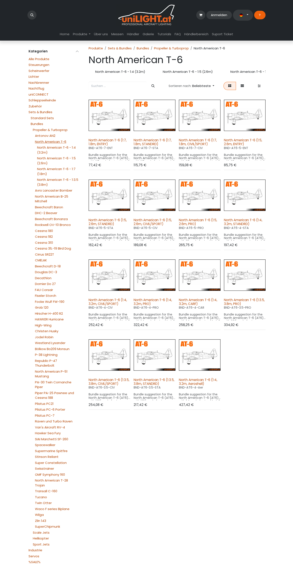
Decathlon (43, 278)
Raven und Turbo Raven (53, 421)
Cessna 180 (44, 231)
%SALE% (35, 562)
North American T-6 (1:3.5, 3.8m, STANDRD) (154, 382)
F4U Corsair (44, 290)
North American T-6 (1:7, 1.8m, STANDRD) (153, 142)
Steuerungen (39, 64)
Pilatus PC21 (44, 403)
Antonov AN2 (45, 135)
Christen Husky (46, 331)
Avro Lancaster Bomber (53, 190)
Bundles (37, 124)
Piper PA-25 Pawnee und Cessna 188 (54, 395)
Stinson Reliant (47, 456)
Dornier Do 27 (45, 284)
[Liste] (242, 86)
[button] (31, 15)
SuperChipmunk (47, 526)
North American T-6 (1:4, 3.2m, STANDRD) (243, 222)
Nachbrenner (39, 82)
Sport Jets (41, 544)
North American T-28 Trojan (51, 483)
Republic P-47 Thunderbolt (46, 363)
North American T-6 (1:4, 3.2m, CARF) (198, 302)
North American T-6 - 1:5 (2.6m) (56, 160)
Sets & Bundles (40, 112)
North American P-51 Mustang (51, 374)
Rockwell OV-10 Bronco (53, 224)
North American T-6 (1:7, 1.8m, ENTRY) (108, 142)
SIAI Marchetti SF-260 (51, 439)
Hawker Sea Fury (48, 433)
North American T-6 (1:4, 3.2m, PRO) (153, 302)
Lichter (34, 76)
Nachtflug (36, 88)
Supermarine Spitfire (51, 451)
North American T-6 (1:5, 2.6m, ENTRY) (243, 142)
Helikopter (41, 538)
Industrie (35, 550)
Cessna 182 (44, 236)
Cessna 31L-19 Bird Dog (53, 248)
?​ (260, 15)
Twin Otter (43, 503)
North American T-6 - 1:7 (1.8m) (56, 171)
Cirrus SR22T (44, 254)
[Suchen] (152, 86)
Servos (34, 556)
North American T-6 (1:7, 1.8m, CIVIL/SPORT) (198, 142)
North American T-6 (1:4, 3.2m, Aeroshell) (198, 382)
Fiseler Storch (45, 295)
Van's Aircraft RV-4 (50, 427)
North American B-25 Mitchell (51, 199)
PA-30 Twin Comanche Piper (53, 384)
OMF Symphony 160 (50, 474)
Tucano (41, 497)
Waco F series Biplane (52, 509)
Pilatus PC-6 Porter (50, 409)
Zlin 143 (40, 520)
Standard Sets (42, 118)
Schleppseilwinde (42, 100)
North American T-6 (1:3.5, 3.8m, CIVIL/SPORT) (109, 382)
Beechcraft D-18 (48, 266)
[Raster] (229, 86)
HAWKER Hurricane (49, 319)
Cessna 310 (44, 242)
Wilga (39, 514)
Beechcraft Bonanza (51, 219)
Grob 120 (41, 307)
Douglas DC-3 (46, 272)
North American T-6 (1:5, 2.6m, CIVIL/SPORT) (153, 222)
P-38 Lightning (46, 354)
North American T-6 (50, 141)
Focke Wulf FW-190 (49, 301)
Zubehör (35, 106)
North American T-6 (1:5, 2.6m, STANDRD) (108, 222)
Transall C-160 (46, 491)
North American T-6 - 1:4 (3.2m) (56, 150)
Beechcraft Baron (49, 207)
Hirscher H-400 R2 (49, 313)
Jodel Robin (44, 337)
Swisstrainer (44, 468)
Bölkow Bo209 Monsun (52, 349)
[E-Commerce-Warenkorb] (200, 15)
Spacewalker (45, 445)
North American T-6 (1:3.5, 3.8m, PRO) (244, 302)
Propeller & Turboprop (50, 130)
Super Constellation (51, 462)
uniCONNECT (38, 94)
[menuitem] (64, 34)
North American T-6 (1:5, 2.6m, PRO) (198, 222)
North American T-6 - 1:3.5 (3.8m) (57, 182)
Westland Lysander (50, 343)
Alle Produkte (39, 59)
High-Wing (43, 325)
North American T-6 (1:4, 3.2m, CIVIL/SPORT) (108, 302)
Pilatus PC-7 (44, 415)
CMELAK (41, 260)
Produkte (96, 48)
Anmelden (219, 15)
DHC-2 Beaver (46, 213)
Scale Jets (41, 532)
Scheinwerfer (39, 71)
